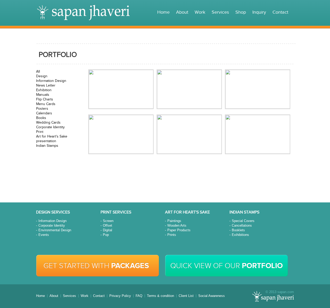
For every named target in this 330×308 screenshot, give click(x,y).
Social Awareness (211, 296)
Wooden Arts (176, 225)
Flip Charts (44, 99)
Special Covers (243, 221)
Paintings (174, 221)
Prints (171, 235)
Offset (107, 225)
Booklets (238, 230)
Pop (106, 235)
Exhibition (44, 90)
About (182, 12)
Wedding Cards (48, 123)
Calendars (44, 113)
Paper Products (179, 230)
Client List (186, 296)
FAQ (139, 296)
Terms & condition (160, 296)
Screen (108, 221)
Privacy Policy (120, 296)
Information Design (51, 81)
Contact (280, 12)
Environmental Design (54, 230)
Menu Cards (45, 104)
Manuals (42, 95)
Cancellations (242, 225)
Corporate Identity (50, 127)
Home (163, 12)
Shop (240, 12)
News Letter (45, 85)
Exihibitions (240, 235)
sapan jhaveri (83, 12)
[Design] (121, 89)
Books (41, 118)
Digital (107, 230)
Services (220, 12)
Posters (42, 109)
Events (43, 235)
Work (200, 12)
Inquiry (259, 12)
